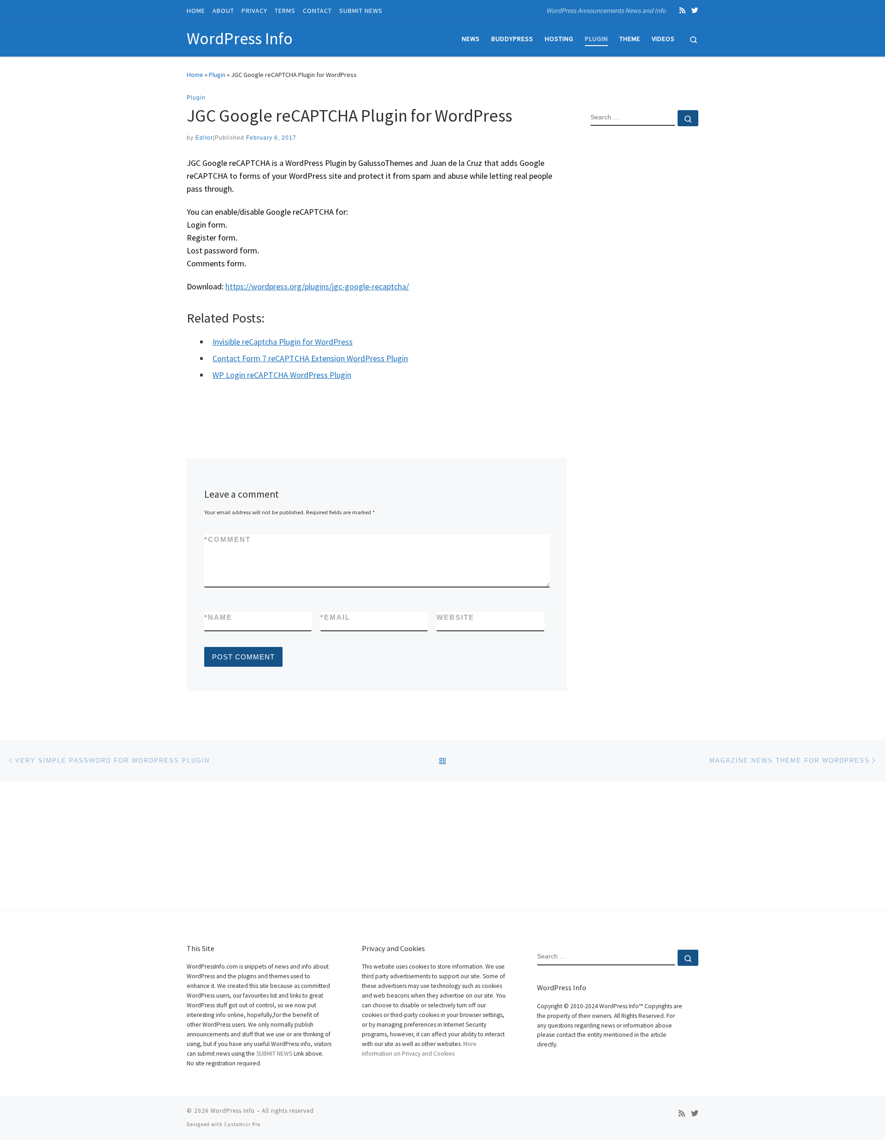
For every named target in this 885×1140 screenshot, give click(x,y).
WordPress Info (233, 1111)
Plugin (217, 75)
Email (335, 617)
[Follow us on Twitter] (694, 10)
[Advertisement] (644, 282)
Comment (227, 539)
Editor (204, 138)
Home (195, 75)
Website (455, 617)
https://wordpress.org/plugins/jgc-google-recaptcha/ (317, 286)
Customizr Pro (242, 1124)
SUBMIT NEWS (274, 1054)
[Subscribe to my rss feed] (682, 10)
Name (218, 617)
